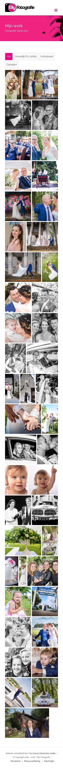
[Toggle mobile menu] (56, 10)
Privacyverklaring (32, 761)
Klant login (49, 761)
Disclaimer (16, 761)
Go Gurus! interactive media (42, 753)
